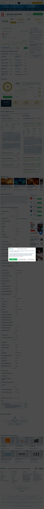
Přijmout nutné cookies (22, 259)
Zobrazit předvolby (31, 259)
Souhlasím (13, 259)
